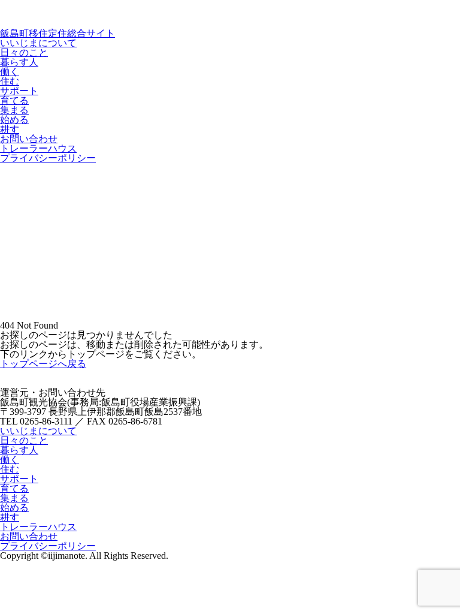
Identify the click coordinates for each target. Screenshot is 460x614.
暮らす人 (19, 62)
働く (9, 72)
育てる (14, 100)
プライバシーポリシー (48, 158)
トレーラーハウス (38, 148)
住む (9, 81)
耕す (9, 129)
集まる (14, 110)
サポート (19, 91)
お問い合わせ (29, 139)
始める (14, 120)
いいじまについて (38, 43)
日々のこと (24, 52)
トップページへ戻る (43, 364)
